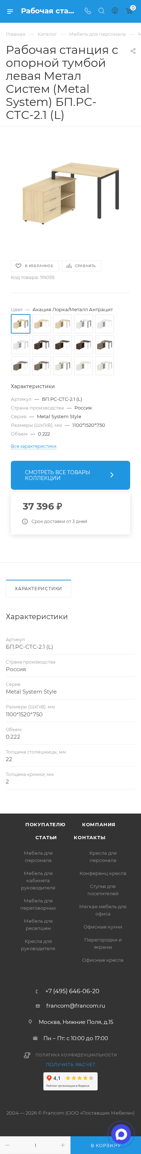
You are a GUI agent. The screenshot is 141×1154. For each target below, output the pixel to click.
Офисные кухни (103, 927)
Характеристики (38, 588)
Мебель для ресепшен (38, 924)
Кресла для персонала (103, 856)
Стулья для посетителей (103, 889)
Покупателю (45, 824)
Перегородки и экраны (103, 943)
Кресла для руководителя (38, 944)
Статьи (46, 837)
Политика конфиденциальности (76, 1055)
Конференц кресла (103, 873)
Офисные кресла (103, 960)
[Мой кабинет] (115, 11)
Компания (99, 824)
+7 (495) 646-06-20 (72, 991)
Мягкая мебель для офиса (103, 910)
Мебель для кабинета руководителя (38, 880)
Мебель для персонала (38, 856)
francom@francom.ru (75, 1005)
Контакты (89, 837)
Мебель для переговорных (38, 904)
